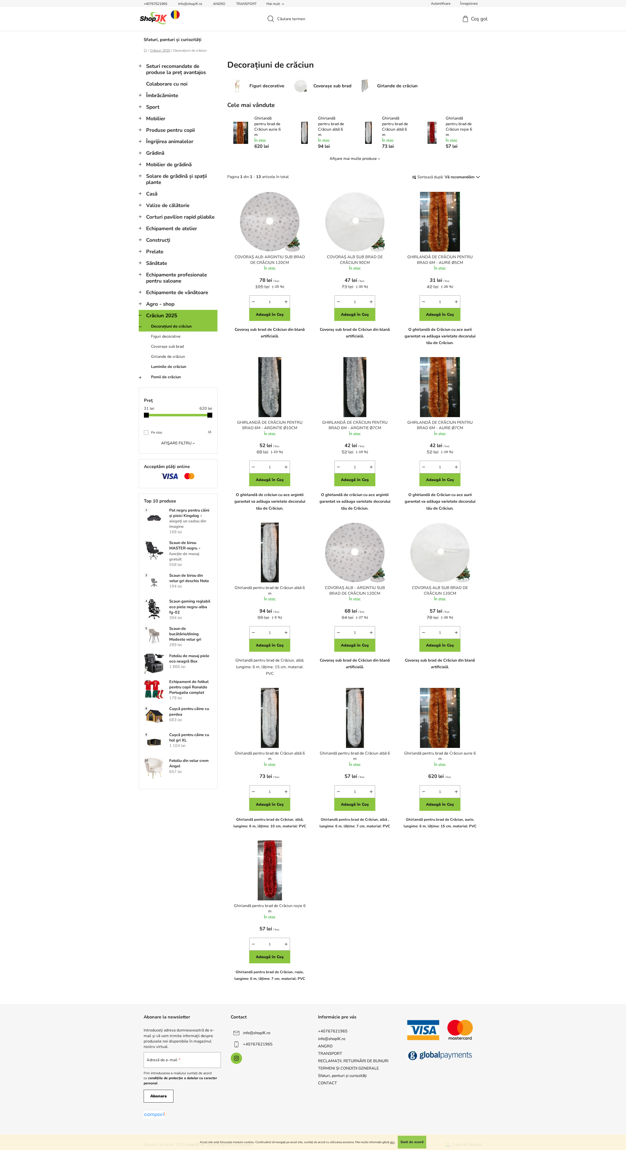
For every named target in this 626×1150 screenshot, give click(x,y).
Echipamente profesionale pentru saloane (176, 277)
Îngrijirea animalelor (169, 141)
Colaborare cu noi (166, 83)
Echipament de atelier (171, 228)
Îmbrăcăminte (162, 95)
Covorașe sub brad (167, 346)
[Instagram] (236, 1058)
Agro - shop (160, 304)
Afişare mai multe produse (353, 158)
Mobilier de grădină (169, 164)
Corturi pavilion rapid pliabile (180, 216)
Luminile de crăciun (168, 366)
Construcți (158, 240)
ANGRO (219, 3)
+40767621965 (155, 3)
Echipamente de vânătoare (177, 292)
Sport (152, 107)
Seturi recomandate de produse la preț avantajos (176, 69)
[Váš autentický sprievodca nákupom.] (154, 1115)
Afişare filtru (176, 443)
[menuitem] (172, 39)
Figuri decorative (166, 336)
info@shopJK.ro (190, 3)
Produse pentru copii (170, 130)
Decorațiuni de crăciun (171, 326)
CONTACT (327, 1083)
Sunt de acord (412, 1142)
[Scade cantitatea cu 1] (253, 302)
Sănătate (156, 263)
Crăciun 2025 (161, 315)
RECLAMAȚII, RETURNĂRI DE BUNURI (353, 1061)
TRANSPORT (246, 3)
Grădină (155, 153)
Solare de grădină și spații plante (176, 179)
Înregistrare (469, 3)
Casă (151, 193)
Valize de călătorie (167, 205)
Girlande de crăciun (168, 356)
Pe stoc (181, 432)
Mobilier (155, 118)
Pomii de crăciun (166, 377)
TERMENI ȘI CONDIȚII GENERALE (348, 1068)
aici (392, 1142)
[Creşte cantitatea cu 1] (286, 302)
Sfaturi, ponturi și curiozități (342, 1075)
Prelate (154, 251)
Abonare (158, 1096)
